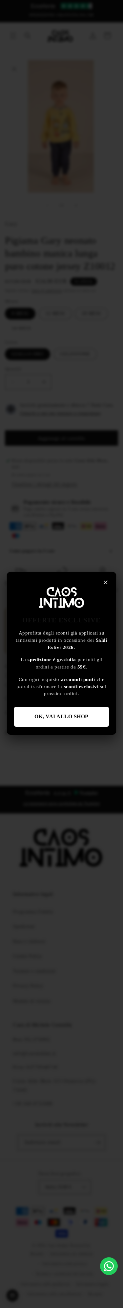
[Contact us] (109, 1266)
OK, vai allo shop (61, 716)
